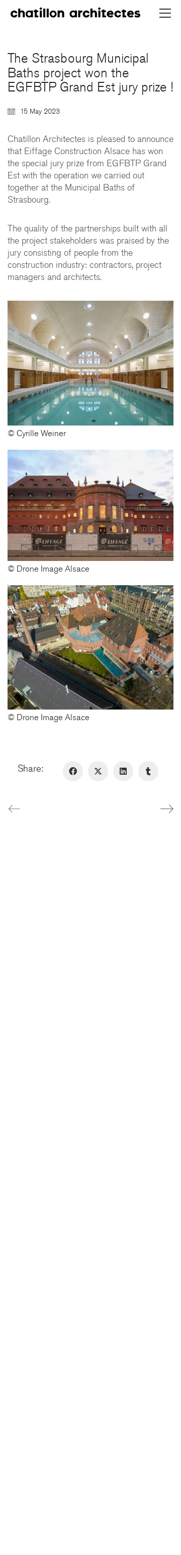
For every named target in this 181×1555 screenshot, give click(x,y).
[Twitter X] (98, 771)
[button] (165, 13)
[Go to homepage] (75, 13)
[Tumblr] (148, 771)
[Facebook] (73, 771)
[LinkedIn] (123, 771)
